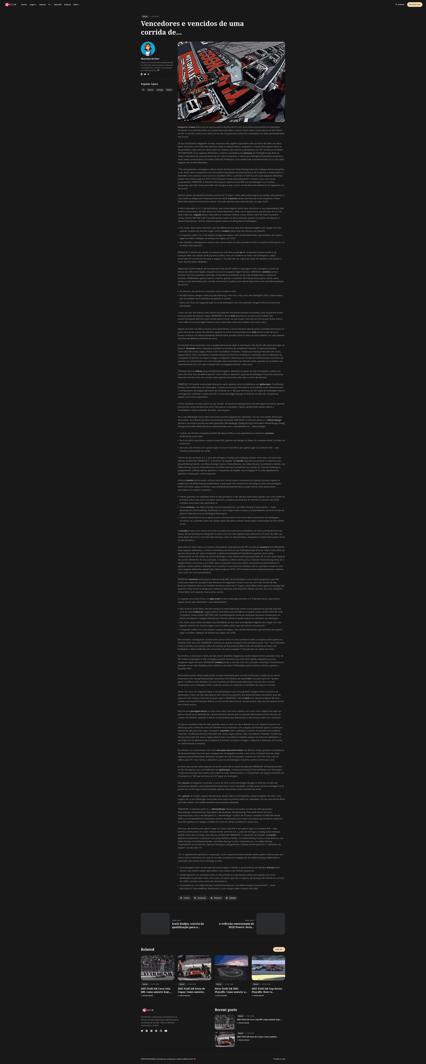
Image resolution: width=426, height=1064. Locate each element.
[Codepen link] (151, 1031)
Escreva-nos (414, 4)
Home (24, 4)
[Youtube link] (166, 1031)
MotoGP (57, 4)
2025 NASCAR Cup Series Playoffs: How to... (267, 990)
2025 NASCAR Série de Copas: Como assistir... (191, 990)
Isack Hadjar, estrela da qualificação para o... (188, 925)
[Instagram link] (148, 74)
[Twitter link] (145, 74)
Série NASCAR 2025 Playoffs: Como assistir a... (231, 990)
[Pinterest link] (156, 1031)
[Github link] (160, 1031)
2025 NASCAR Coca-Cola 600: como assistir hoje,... (156, 990)
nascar (145, 16)
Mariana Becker (150, 58)
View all (278, 949)
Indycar (67, 4)
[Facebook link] (142, 74)
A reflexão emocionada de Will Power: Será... (236, 925)
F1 (143, 90)
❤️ (195, 1059)
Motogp (160, 90)
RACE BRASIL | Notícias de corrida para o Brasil (164, 1059)
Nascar (42, 4)
